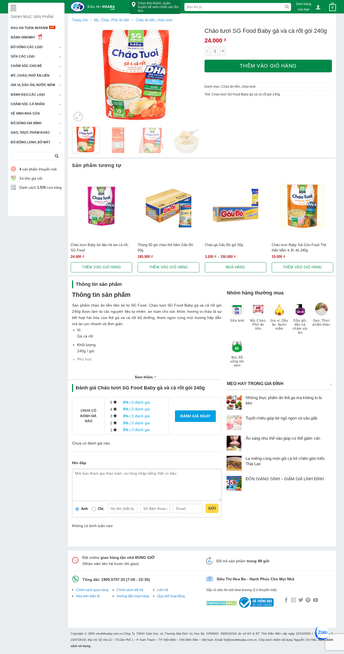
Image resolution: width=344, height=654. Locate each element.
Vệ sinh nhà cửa (25, 113)
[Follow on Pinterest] (308, 600)
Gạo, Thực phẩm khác (30, 132)
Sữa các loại (22, 56)
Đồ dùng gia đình (26, 123)
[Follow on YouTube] (315, 600)
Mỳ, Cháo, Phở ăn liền (30, 75)
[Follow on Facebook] (286, 600)
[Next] (190, 74)
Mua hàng (235, 267)
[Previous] (81, 74)
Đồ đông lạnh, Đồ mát (30, 142)
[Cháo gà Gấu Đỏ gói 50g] (235, 206)
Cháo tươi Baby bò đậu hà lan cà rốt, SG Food (100, 247)
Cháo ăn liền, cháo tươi (154, 20)
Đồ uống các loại (26, 47)
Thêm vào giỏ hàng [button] (101, 267)
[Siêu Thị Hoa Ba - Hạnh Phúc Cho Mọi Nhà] (94, 6)
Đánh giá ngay (195, 416)
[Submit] (56, 156)
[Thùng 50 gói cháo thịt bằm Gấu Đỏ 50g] (168, 206)
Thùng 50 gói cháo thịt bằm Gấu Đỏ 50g (165, 247)
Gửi (212, 508)
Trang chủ (80, 20)
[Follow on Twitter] (300, 600)
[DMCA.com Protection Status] (222, 602)
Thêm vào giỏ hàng (268, 66)
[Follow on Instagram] (293, 600)
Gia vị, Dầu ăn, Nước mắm (33, 85)
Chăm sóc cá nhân (28, 104)
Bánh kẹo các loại (28, 94)
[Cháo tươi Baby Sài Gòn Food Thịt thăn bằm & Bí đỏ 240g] (302, 206)
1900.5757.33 (113, 579)
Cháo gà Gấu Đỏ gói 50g (224, 245)
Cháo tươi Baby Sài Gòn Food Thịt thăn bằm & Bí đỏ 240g (299, 247)
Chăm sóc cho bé (26, 65)
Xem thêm (144, 377)
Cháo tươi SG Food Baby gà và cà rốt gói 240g (246, 94)
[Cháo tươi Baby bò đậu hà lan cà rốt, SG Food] (101, 206)
